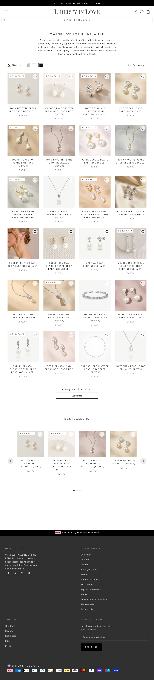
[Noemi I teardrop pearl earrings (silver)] (23, 140)
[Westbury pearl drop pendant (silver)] (130, 346)
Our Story (10, 626)
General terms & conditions (94, 599)
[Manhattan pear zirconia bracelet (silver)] (95, 295)
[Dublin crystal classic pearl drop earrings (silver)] (23, 346)
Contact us (86, 554)
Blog (7, 641)
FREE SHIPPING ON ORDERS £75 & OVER (81, 3)
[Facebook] (8, 573)
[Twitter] (15, 573)
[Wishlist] (141, 12)
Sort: (136, 65)
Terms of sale (87, 604)
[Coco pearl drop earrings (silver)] (130, 88)
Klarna (84, 594)
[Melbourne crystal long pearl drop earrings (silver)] (130, 243)
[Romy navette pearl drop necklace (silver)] (59, 140)
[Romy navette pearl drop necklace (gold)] (130, 140)
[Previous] (10, 461)
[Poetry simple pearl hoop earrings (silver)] (23, 243)
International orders (90, 579)
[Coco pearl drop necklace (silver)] (23, 295)
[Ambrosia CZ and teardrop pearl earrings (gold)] (23, 192)
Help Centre (86, 584)
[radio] (28, 65)
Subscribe (91, 647)
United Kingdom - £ (25, 665)
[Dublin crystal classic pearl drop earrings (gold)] (59, 243)
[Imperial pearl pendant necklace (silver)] (59, 192)
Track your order (89, 569)
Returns (84, 564)
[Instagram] (22, 573)
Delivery (85, 559)
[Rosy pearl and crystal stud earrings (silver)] (95, 88)
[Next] (143, 461)
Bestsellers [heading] (77, 418)
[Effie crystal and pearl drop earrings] (59, 346)
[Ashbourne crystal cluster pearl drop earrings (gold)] (95, 192)
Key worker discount (91, 589)
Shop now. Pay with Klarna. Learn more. (81, 532)
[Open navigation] (6, 12)
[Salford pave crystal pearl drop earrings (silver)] (59, 88)
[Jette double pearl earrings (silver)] (130, 295)
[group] (30, 455)
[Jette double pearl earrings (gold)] (95, 140)
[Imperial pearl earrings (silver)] (95, 243)
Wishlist (84, 574)
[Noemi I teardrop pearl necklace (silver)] (59, 295)
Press (8, 645)
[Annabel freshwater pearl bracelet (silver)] (95, 346)
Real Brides (10, 636)
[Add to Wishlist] (35, 76)
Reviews (9, 631)
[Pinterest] (29, 573)
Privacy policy (88, 609)
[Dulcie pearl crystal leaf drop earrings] (130, 192)
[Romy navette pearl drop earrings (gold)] (23, 88)
